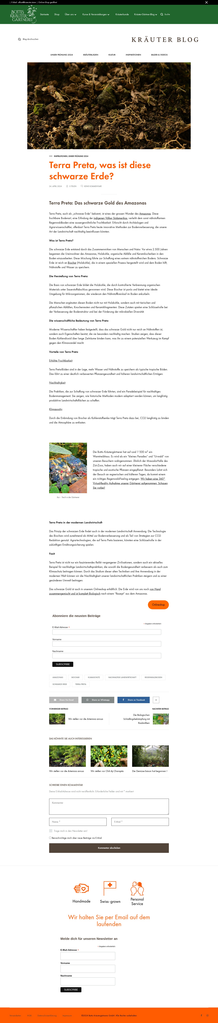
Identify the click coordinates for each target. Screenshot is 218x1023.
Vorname (56, 639)
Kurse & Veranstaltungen (95, 14)
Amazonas (145, 213)
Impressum (67, 1015)
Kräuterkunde (122, 14)
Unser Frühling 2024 (61, 55)
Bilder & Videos (159, 55)
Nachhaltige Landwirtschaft (122, 677)
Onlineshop (158, 604)
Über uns (69, 14)
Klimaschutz (94, 677)
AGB (29, 1015)
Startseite (44, 14)
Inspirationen (133, 55)
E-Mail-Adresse (61, 627)
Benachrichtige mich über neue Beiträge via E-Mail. (77, 837)
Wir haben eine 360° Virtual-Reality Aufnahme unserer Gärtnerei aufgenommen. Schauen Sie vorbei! (130, 483)
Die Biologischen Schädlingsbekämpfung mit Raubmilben (136, 718)
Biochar (72, 263)
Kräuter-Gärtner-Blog (144, 14)
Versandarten (15, 1015)
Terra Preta (80, 684)
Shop (56, 14)
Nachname (57, 651)
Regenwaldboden (153, 677)
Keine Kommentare (93, 186)
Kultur (112, 55)
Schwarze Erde (60, 684)
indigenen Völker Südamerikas (110, 218)
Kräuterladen (90, 55)
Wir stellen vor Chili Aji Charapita (107, 771)
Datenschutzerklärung (47, 1015)
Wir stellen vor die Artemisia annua (85, 718)
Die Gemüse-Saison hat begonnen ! (149, 771)
